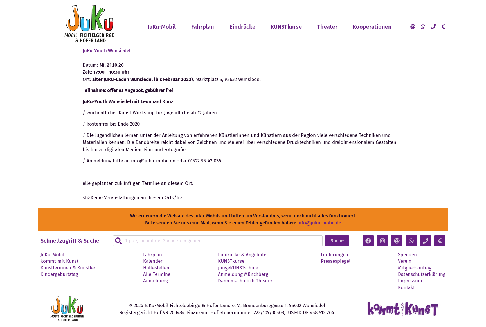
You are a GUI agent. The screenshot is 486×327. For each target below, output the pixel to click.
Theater (327, 26)
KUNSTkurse (286, 26)
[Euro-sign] (443, 27)
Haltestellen (156, 268)
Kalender (153, 261)
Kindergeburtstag (59, 274)
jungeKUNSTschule (238, 268)
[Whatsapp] (423, 27)
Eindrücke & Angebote (242, 255)
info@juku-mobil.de (319, 223)
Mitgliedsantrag (414, 268)
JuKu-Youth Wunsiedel (106, 51)
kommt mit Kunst (59, 261)
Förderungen (334, 255)
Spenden (407, 255)
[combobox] (218, 240)
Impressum (410, 281)
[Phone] (433, 27)
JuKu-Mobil (162, 26)
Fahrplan (202, 26)
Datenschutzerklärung (422, 274)
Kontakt (406, 287)
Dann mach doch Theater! (246, 281)
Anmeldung (155, 281)
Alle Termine (156, 274)
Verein (404, 261)
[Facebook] (368, 240)
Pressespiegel (335, 261)
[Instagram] (382, 240)
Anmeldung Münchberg (243, 274)
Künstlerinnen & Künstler (68, 268)
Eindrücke (242, 26)
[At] (413, 27)
